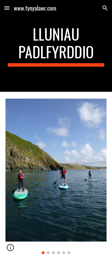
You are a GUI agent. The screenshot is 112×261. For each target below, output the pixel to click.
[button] (7, 8)
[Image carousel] (56, 176)
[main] (56, 46)
